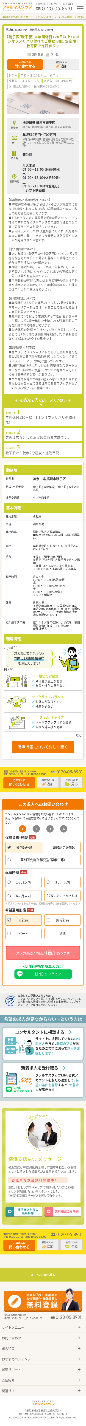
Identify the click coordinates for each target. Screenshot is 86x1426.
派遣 (62, 933)
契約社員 (62, 920)
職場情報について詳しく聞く (43, 747)
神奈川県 (66, 17)
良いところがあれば (64, 895)
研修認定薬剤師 (64, 847)
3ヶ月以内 (62, 882)
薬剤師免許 (24, 847)
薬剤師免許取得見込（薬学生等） (42, 859)
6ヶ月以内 (23, 895)
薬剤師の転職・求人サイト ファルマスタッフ (29, 17)
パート (23, 933)
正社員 (23, 920)
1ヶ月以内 (23, 882)
